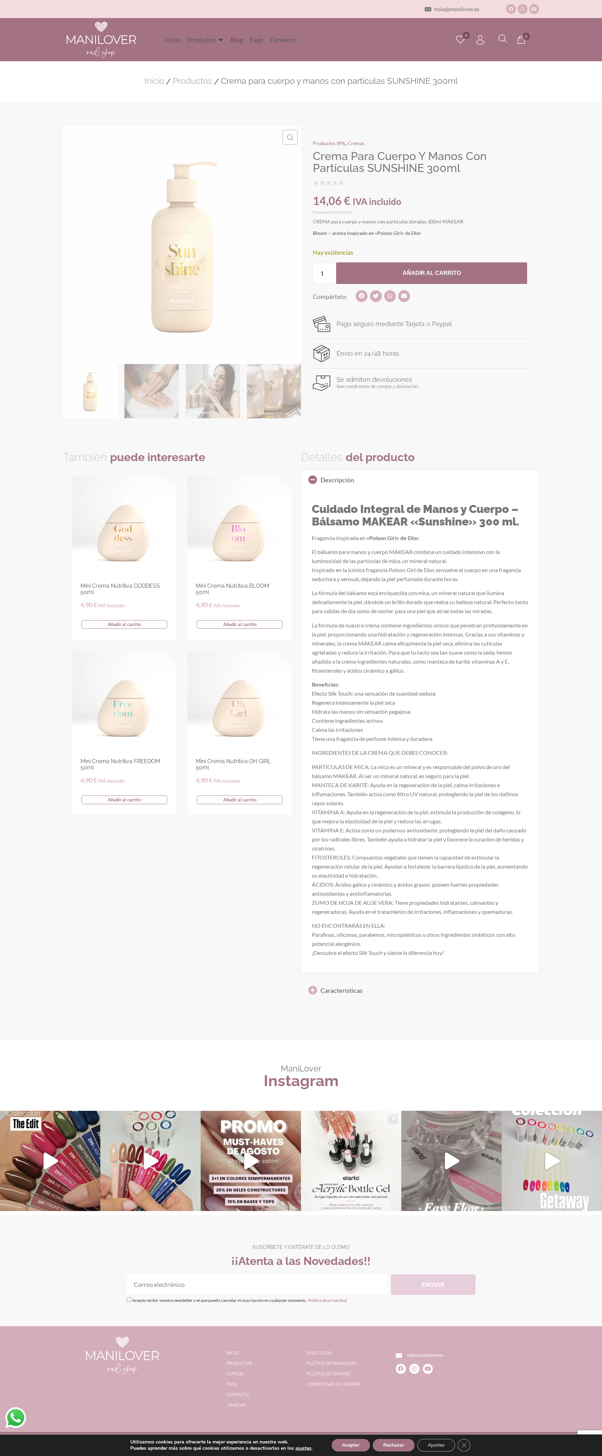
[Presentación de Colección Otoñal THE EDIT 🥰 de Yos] (150, 1161)
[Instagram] (522, 9)
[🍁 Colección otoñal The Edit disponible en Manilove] (50, 1161)
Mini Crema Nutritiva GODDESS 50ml (120, 589)
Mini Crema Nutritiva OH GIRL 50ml (233, 764)
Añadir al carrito (432, 273)
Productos (192, 81)
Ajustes (436, 1445)
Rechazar (393, 1445)
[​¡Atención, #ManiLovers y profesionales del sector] (351, 1161)
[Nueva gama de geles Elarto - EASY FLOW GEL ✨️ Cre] (451, 1161)
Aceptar (351, 1445)
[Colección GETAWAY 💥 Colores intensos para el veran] (552, 1161)
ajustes (303, 1448)
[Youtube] (534, 9)
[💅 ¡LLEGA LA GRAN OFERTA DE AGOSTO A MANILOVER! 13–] (251, 1161)
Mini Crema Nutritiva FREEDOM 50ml (120, 764)
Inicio (154, 81)
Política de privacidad (327, 1300)
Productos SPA (329, 143)
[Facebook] (511, 9)
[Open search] (503, 39)
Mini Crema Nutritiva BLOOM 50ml (232, 589)
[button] (205, 39)
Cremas (356, 143)
